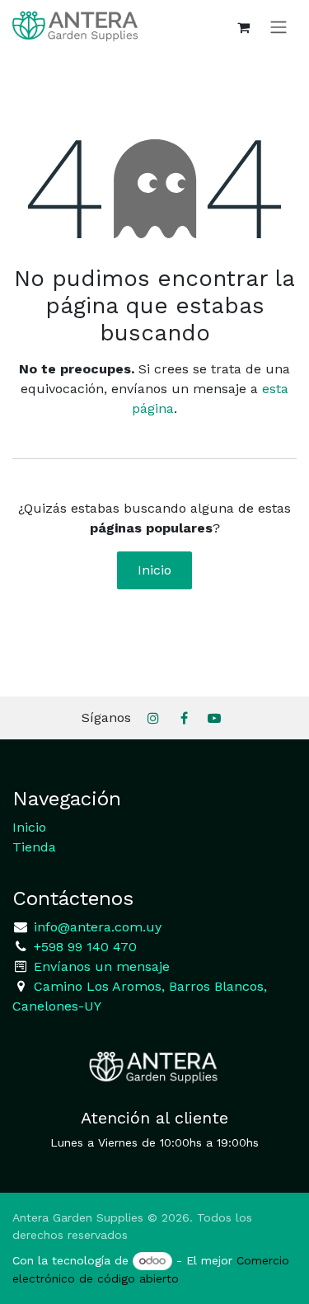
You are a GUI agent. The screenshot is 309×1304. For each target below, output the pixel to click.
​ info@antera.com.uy (96, 927)
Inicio (154, 570)
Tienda (34, 847)
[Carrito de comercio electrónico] (243, 27)
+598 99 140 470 (83, 947)
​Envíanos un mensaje (102, 966)
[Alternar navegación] (278, 26)
